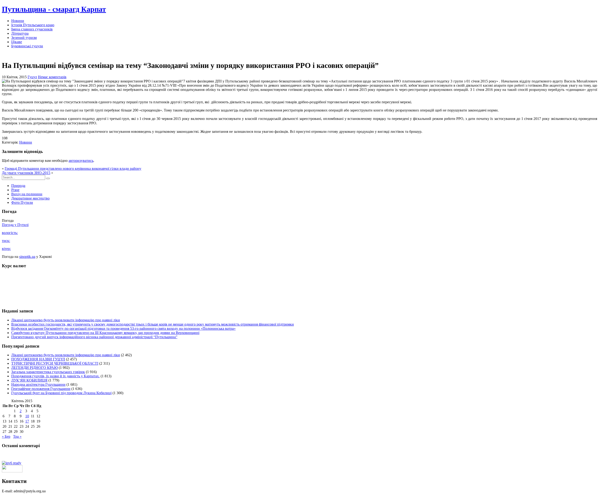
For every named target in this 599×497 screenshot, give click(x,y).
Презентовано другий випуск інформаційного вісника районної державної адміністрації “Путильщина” (94, 337)
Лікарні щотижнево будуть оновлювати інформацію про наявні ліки (65, 320)
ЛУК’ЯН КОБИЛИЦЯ (29, 380)
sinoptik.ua (27, 257)
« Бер (6, 436)
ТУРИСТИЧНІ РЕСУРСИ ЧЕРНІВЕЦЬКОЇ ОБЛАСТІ (54, 363)
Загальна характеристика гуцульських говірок (48, 372)
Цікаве (16, 42)
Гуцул (32, 77)
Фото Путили (22, 202)
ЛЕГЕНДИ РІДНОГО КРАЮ (34, 368)
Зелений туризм (24, 38)
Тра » (17, 436)
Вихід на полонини (26, 194)
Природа (18, 186)
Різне (15, 190)
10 (27, 416)
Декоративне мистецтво (30, 198)
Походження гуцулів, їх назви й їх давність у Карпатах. (55, 376)
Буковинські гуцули (27, 46)
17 (27, 421)
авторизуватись (81, 161)
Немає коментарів (52, 77)
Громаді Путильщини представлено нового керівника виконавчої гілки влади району (73, 169)
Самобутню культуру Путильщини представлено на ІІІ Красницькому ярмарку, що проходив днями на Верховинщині (105, 333)
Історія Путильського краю (32, 25)
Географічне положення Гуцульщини (40, 389)
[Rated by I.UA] (12, 471)
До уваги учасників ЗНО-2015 (26, 173)
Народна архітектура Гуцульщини (38, 384)
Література (20, 33)
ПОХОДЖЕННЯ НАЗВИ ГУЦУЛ (38, 359)
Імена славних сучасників (32, 29)
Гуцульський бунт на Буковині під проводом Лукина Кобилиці (61, 393)
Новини (17, 21)
